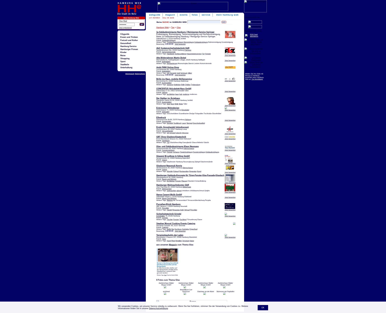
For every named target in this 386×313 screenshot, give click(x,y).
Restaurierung (172, 63)
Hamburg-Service (128, 46)
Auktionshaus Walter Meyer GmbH (166, 284)
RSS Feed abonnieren (254, 35)
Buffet (169, 229)
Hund (169, 241)
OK (262, 308)
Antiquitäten (166, 61)
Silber (190, 73)
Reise (122, 55)
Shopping (125, 58)
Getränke (185, 229)
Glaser (164, 160)
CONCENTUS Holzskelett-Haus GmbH (173, 88)
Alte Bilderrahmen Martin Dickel (171, 58)
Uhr (168, 73)
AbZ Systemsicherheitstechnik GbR (172, 48)
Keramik (173, 73)
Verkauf (187, 210)
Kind (168, 104)
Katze (192, 241)
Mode (181, 104)
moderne (186, 94)
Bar (173, 229)
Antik (182, 210)
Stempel (189, 123)
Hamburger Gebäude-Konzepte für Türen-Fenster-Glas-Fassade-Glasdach (190, 175)
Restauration (184, 171)
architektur (171, 94)
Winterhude (187, 187)
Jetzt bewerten (180, 44)
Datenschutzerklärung (158, 308)
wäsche (179, 133)
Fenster (208, 54)
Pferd (173, 241)
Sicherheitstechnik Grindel (168, 214)
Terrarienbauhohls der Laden (169, 235)
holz (180, 94)
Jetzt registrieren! (125, 28)
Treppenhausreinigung (175, 42)
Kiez (165, 275)
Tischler (170, 219)
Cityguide (124, 34)
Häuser (165, 92)
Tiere (164, 239)
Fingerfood (193, 229)
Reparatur (193, 171)
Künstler (170, 171)
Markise (170, 200)
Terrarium (185, 241)
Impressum (129, 74)
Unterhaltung (126, 67)
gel (168, 133)
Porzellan (165, 208)
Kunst (199, 171)
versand (172, 133)
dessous (185, 133)
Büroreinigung (189, 42)
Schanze (176, 152)
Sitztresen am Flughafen (225, 291)
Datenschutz (140, 74)
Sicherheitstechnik (169, 52)
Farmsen (188, 50)
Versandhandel (167, 131)
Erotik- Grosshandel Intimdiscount (172, 127)
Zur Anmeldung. (257, 79)
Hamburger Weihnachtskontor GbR (172, 185)
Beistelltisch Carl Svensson (186, 290)
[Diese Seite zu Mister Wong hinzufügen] (255, 44)
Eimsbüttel (185, 110)
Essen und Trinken (129, 37)
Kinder (123, 52)
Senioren (170, 85)
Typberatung (195, 85)
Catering (165, 227)
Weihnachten (167, 189)
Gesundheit (125, 43)
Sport (122, 61)
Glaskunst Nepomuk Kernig (169, 166)
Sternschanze (189, 148)
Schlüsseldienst (180, 54)
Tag (172, 27)
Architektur (171, 181)
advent (179, 191)
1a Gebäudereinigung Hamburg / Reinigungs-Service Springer (185, 32)
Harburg (188, 119)
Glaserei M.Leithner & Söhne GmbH (173, 156)
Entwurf (176, 171)
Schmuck (183, 73)
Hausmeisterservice (194, 54)
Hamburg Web (162, 27)
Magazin (173, 245)
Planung (184, 181)
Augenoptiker (167, 83)
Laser (184, 123)
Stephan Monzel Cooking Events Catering (175, 223)
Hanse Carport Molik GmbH (169, 194)
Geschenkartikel (199, 123)
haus (177, 94)
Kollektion (177, 85)
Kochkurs (178, 229)
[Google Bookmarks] (255, 60)
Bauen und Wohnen (169, 179)
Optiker (188, 85)
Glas (179, 27)
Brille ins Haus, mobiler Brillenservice (174, 79)
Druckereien (166, 121)
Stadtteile (124, 64)
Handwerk (170, 54)
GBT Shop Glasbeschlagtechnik (171, 137)
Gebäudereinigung (169, 40)
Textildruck (177, 123)
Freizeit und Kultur (129, 40)
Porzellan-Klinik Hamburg (168, 204)
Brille (183, 85)
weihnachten (171, 191)
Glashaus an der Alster (205, 291)
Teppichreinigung (186, 152)
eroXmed (166, 291)
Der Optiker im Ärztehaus (168, 98)
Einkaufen (165, 112)
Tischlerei (183, 219)
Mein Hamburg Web (131, 18)
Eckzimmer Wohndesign (167, 108)
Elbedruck (161, 117)
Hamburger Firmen (129, 49)
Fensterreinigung (168, 150)
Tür (203, 54)
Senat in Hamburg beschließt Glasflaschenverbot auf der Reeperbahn (167, 264)
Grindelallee (160, 216)
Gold (178, 73)
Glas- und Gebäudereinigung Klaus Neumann (177, 146)
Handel (169, 210)
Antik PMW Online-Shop (167, 67)
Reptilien (179, 241)
